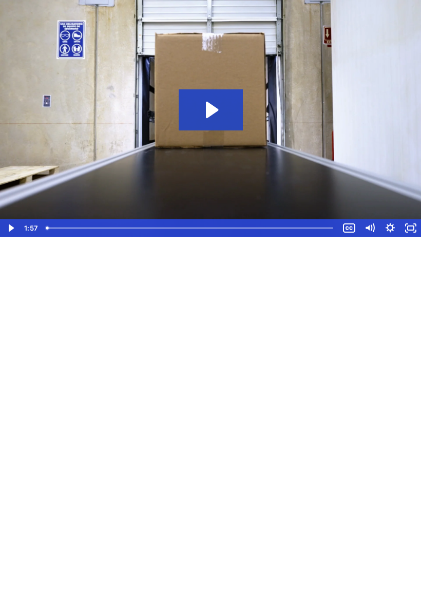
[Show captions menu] (349, 228)
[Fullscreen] (410, 228)
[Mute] (369, 228)
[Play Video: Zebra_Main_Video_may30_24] (211, 109)
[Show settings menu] (390, 228)
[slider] (190, 228)
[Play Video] (10, 228)
